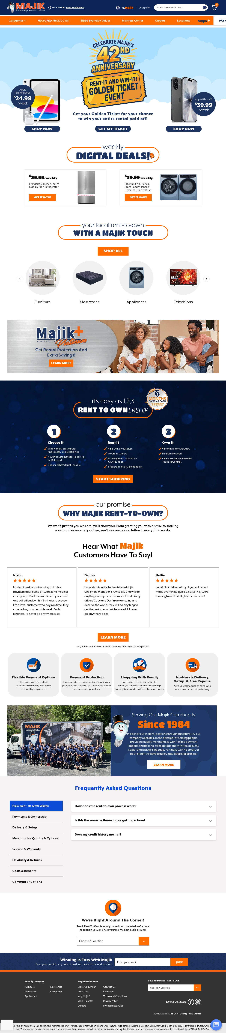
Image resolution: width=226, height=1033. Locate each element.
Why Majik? (84, 996)
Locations (183, 20)
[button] (206, 279)
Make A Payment (87, 987)
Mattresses (30, 991)
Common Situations (27, 882)
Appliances (31, 996)
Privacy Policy (110, 1001)
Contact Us (109, 987)
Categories (16, 20)
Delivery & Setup (24, 827)
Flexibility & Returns (27, 860)
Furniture (30, 987)
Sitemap (184, 1014)
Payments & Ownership (29, 817)
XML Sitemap (195, 1014)
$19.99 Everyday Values (95, 20)
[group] (42, 283)
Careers (160, 20)
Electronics (56, 987)
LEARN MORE (61, 363)
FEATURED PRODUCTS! (53, 20)
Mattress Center (132, 20)
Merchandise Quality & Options (35, 838)
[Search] (205, 8)
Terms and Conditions (115, 996)
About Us (83, 991)
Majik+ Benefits (85, 1001)
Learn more (164, 765)
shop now (42, 129)
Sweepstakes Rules (113, 1006)
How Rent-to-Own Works (30, 806)
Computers (56, 991)
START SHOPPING (113, 479)
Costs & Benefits (24, 871)
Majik (204, 20)
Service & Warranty (26, 849)
